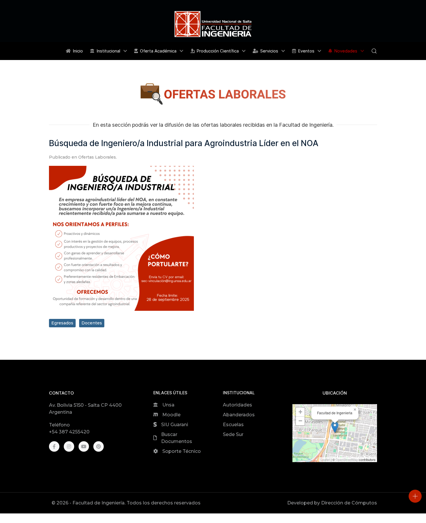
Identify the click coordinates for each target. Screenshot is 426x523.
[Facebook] (54, 446)
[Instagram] (69, 446)
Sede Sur (233, 434)
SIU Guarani (174, 424)
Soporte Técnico (181, 451)
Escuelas (233, 424)
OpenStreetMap (347, 459)
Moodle (171, 414)
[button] (374, 51)
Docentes (91, 323)
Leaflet (325, 459)
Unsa (168, 405)
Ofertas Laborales (97, 157)
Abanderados (239, 414)
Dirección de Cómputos (349, 503)
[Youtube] (84, 446)
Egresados (62, 323)
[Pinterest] (98, 446)
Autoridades (237, 405)
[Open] (415, 496)
